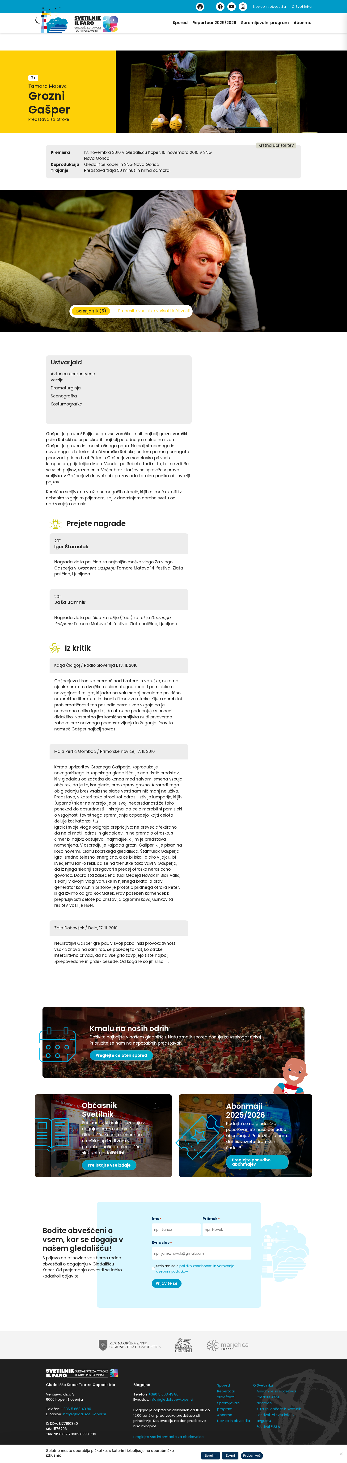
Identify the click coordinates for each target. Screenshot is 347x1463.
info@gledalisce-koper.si (84, 1414)
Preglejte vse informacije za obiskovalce (168, 1436)
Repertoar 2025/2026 (214, 22)
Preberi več (252, 1455)
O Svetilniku (302, 6)
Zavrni (230, 1455)
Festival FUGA (268, 1426)
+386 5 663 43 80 (76, 1408)
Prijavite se (167, 1283)
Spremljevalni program (265, 22)
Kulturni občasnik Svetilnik (279, 1408)
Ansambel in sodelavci (276, 1391)
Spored (180, 22)
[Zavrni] (341, 1453)
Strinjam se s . (195, 1268)
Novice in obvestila (269, 6)
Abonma (303, 22)
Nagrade (264, 1402)
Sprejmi (210, 1455)
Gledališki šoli (268, 1397)
